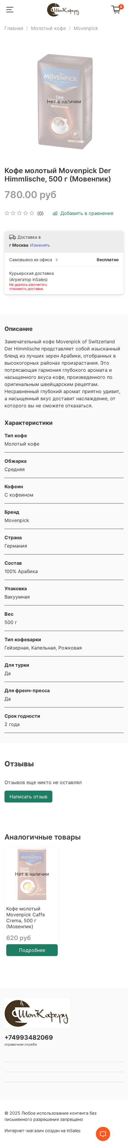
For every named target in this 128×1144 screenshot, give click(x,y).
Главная (13, 28)
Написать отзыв (28, 797)
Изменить (40, 245)
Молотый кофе (48, 28)
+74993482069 (28, 1037)
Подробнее (32, 950)
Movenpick (86, 28)
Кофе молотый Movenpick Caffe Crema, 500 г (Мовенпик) (25, 917)
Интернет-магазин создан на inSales (42, 1130)
